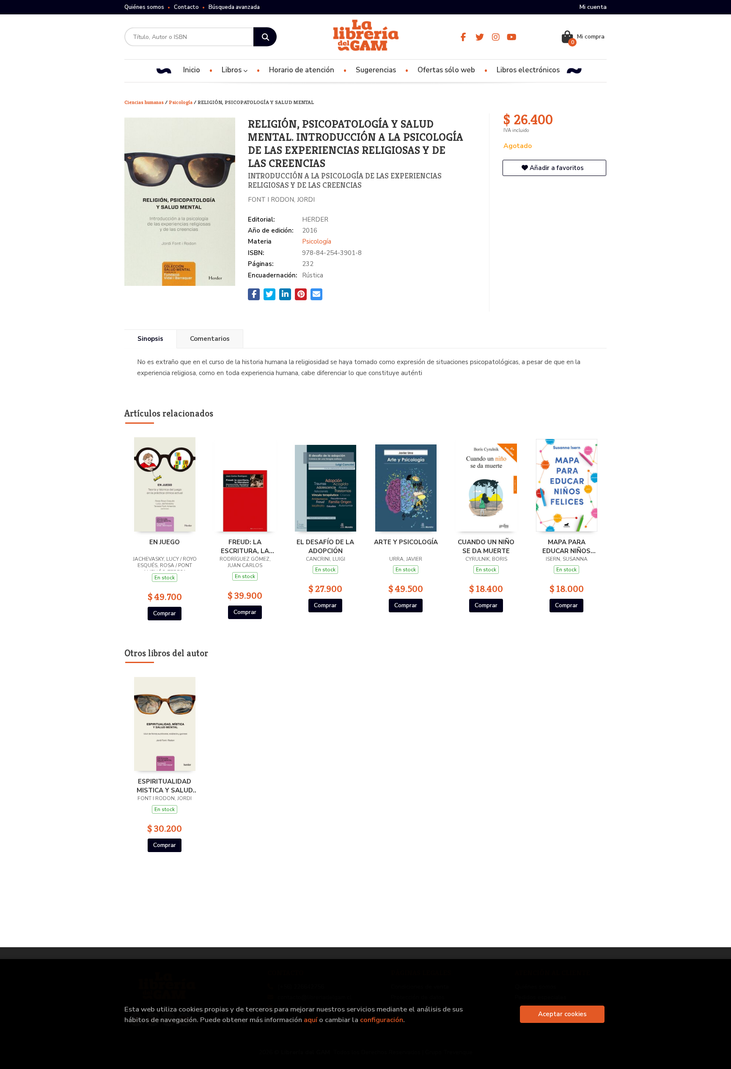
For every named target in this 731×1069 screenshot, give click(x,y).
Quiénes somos (144, 7)
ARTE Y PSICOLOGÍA (406, 542)
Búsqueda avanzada (234, 7)
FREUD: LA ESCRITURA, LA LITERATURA (245, 546)
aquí (310, 1020)
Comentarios (210, 338)
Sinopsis (150, 338)
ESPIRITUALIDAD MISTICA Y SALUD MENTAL (165, 785)
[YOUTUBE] (512, 37)
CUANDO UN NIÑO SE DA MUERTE (486, 546)
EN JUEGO (164, 542)
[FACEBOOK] (463, 37)
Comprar (164, 613)
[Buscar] (265, 37)
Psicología (181, 102)
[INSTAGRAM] (496, 37)
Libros (232, 70)
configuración (381, 1020)
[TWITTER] (479, 37)
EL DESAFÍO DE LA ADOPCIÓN (325, 546)
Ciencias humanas (144, 102)
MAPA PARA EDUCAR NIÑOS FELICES (566, 546)
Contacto (186, 7)
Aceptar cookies (562, 1014)
